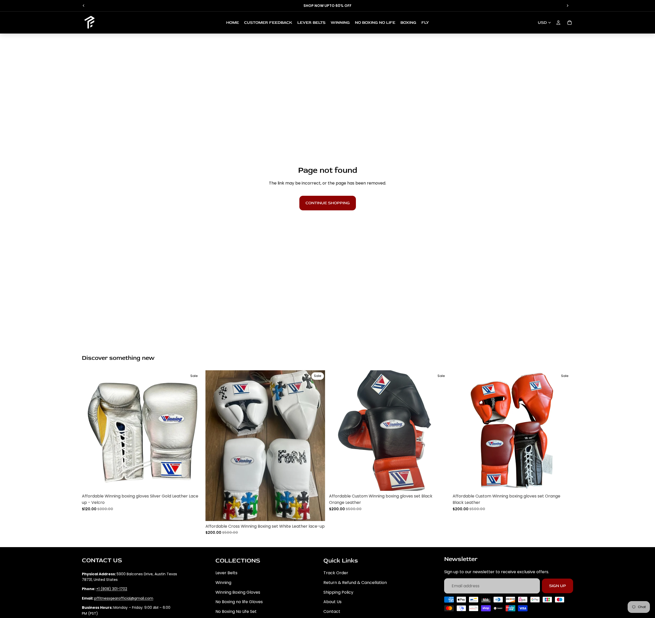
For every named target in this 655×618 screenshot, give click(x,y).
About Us (332, 602)
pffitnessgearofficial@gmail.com (123, 598)
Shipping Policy (338, 592)
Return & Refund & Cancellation (355, 583)
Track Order (335, 573)
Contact (331, 611)
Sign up (557, 585)
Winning (223, 583)
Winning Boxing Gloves (237, 592)
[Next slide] (567, 5)
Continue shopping (327, 202)
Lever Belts (226, 573)
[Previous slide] (83, 5)
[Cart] (569, 22)
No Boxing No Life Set (236, 611)
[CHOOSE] (194, 482)
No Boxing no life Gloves (239, 602)
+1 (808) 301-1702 (111, 588)
